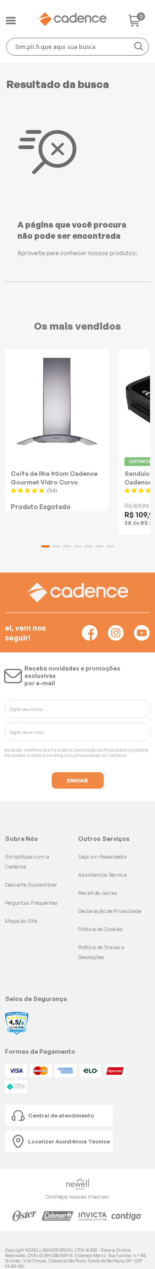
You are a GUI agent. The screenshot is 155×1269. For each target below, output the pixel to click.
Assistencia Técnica (102, 874)
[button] (45, 546)
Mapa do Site (21, 920)
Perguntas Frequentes (31, 902)
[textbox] (77, 47)
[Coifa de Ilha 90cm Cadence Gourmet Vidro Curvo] (57, 402)
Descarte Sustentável (31, 884)
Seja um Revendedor (102, 856)
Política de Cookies (100, 929)
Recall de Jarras (97, 892)
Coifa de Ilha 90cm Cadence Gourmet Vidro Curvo (54, 478)
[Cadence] (72, 19)
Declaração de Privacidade (100, 749)
